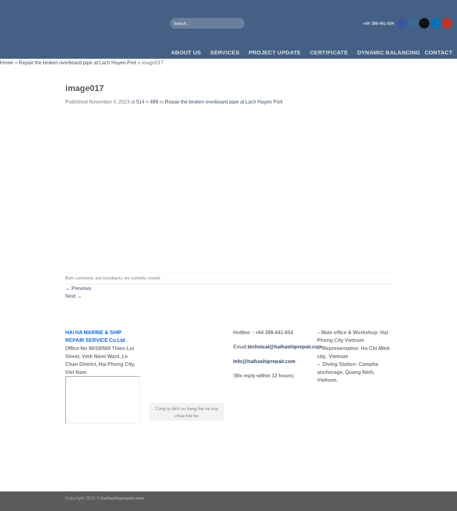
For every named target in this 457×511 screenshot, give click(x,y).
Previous (78, 288)
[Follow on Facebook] (402, 23)
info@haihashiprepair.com (265, 361)
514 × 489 (147, 101)
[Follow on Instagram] (413, 23)
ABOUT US (186, 52)
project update (275, 52)
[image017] (145, 188)
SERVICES (224, 52)
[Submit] (238, 23)
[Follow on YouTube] (446, 23)
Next (73, 296)
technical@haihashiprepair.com (285, 346)
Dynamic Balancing (388, 52)
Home (6, 62)
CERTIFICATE (329, 52)
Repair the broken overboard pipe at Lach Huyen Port (77, 62)
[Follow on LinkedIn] (435, 23)
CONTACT (438, 52)
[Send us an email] (424, 23)
